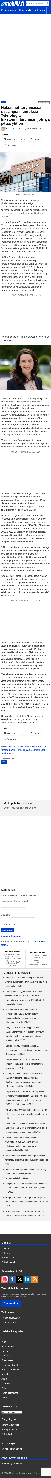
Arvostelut (6, 1337)
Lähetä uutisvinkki (10, 1425)
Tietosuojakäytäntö (10, 1318)
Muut (3, 102)
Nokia (4, 762)
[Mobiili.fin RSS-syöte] (34, 1279)
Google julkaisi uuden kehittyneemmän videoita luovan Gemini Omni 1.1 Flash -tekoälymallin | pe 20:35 (26, 1187)
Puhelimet (6, 1253)
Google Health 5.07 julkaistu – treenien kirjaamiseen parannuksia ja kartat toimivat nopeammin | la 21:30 (24, 1064)
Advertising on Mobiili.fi (12, 1463)
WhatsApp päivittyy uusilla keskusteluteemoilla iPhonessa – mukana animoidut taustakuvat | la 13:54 (26, 1114)
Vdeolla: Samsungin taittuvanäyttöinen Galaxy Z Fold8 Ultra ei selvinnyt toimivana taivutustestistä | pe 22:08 (26, 1173)
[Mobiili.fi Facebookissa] (12, 1279)
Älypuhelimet (7, 1346)
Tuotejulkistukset (9, 1393)
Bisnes (4, 1388)
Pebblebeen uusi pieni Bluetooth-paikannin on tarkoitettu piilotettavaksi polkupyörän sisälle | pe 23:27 (26, 1160)
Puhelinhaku (7, 1258)
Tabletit (4, 1351)
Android (5, 1374)
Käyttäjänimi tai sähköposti (14, 901)
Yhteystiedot (7, 1434)
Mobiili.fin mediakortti (11, 1449)
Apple (4, 1379)
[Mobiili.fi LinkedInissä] (27, 1279)
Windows (5, 1383)
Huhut (4, 1397)
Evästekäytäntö (8, 1322)
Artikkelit (39, 10)
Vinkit (4, 1342)
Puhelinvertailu (8, 1262)
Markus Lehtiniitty (12, 129)
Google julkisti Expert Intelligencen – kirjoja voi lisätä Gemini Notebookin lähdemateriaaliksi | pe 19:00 (26, 1201)
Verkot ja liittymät (9, 1365)
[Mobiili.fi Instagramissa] (4, 1279)
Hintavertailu (25, 10)
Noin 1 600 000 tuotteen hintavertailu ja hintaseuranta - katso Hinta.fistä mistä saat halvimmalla (24, 750)
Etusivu (5, 1248)
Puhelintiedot (8, 10)
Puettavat (6, 1356)
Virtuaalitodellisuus (10, 1369)
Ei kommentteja (44, 102)
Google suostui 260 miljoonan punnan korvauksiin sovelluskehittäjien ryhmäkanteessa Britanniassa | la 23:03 (26, 1050)
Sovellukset (7, 1360)
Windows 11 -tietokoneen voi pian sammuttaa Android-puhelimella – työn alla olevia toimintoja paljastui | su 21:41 (26, 982)
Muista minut (10, 924)
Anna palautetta (9, 1429)
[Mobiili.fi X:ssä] (19, 1279)
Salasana (5, 915)
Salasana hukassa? (11, 936)
